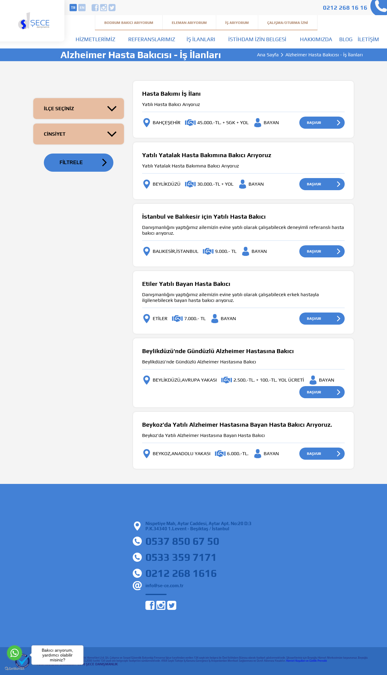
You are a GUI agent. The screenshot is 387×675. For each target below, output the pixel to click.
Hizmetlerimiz (95, 39)
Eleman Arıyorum (189, 23)
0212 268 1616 (181, 573)
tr (73, 7)
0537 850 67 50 (182, 541)
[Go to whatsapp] (14, 652)
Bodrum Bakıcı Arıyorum (128, 23)
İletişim (368, 39)
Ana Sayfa (268, 54)
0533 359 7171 (181, 557)
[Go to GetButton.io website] (14, 669)
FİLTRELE (71, 162)
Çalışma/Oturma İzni (287, 23)
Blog (346, 39)
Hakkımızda (316, 39)
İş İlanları (201, 39)
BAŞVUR (314, 123)
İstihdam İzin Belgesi (257, 39)
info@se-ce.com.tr (164, 585)
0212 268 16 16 (345, 7)
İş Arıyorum (237, 23)
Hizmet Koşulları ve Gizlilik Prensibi (306, 660)
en (82, 7)
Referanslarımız (151, 39)
